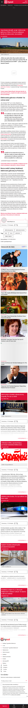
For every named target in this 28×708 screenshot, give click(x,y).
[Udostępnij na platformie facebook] (15, 225)
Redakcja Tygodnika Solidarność (9, 643)
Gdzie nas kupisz (6, 652)
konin (6, 233)
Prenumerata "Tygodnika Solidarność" (10, 648)
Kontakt (4, 659)
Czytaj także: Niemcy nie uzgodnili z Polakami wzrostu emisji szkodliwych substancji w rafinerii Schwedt (14, 164)
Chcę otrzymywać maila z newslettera (11, 684)
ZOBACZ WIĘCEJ (8, 236)
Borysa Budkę (4, 139)
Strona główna (3, 5)
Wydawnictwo (5, 650)
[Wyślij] (26, 680)
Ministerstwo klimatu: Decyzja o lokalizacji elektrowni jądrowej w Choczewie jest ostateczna (14, 214)
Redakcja (4, 654)
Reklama (4, 663)
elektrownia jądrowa (9, 230)
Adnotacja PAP (6, 661)
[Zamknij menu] (2, 2)
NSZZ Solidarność (25, 2)
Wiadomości (10, 5)
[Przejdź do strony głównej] (9, 2)
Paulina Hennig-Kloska (6, 134)
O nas (4, 645)
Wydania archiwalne (7, 656)
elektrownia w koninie (20, 230)
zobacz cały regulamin (15, 694)
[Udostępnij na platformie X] (17, 225)
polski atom (17, 233)
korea (11, 233)
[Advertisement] (14, 17)
